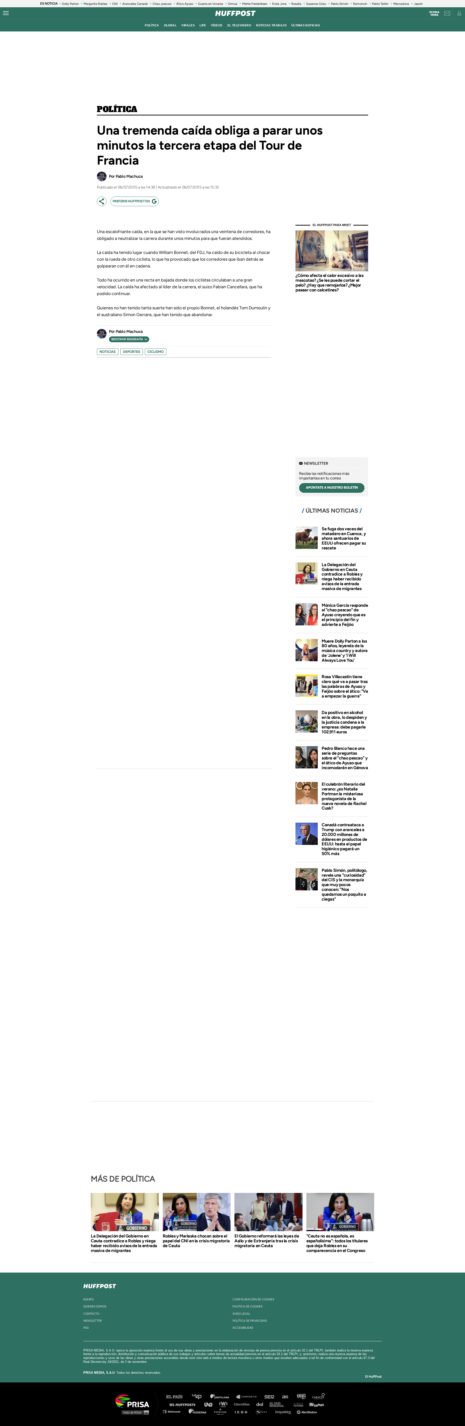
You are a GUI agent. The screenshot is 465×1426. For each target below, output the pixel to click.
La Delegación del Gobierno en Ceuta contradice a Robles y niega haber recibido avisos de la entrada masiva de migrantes (342, 576)
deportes (131, 352)
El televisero (239, 25)
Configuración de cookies (253, 1299)
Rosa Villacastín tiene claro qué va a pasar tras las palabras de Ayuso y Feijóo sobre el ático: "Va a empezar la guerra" (345, 686)
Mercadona (401, 4)
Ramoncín (360, 4)
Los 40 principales (200, 1397)
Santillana (223, 1397)
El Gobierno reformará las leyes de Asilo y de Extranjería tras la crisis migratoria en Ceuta (266, 1240)
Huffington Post (183, 1404)
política (152, 25)
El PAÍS (177, 1397)
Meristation (307, 1411)
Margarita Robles (95, 4)
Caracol (318, 1397)
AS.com (285, 1397)
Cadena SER (269, 1397)
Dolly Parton (70, 4)
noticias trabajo (271, 25)
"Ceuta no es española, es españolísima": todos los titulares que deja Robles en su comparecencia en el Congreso (337, 1243)
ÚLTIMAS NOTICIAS (305, 25)
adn (301, 1397)
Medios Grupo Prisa (134, 1412)
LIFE (203, 25)
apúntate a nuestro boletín (332, 487)
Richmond (174, 1411)
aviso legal (241, 1313)
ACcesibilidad (242, 1327)
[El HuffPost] (235, 13)
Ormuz (232, 4)
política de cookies (247, 1306)
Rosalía (296, 4)
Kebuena (314, 1404)
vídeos (217, 25)
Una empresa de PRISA (134, 1401)
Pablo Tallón (380, 4)
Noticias (108, 352)
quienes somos (94, 1306)
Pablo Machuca (129, 176)
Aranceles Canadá (135, 4)
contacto (91, 1313)
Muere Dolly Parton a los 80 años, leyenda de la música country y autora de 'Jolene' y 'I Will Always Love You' (345, 650)
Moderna (198, 1411)
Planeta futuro (297, 1404)
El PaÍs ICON (242, 1411)
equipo (88, 1299)
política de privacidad (249, 1320)
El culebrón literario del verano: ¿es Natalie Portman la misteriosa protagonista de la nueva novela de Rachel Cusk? (344, 796)
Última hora (434, 13)
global (170, 25)
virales (188, 25)
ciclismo (155, 352)
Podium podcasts (222, 1411)
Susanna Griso (316, 4)
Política (117, 110)
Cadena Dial (261, 1404)
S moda (263, 1411)
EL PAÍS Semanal (279, 1404)
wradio (224, 1404)
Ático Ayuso (184, 4)
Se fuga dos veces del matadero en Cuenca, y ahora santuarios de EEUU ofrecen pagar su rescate (344, 538)
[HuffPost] (99, 1285)
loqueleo (284, 1411)
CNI (114, 4)
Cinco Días (243, 1404)
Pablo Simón (339, 4)
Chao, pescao (162, 4)
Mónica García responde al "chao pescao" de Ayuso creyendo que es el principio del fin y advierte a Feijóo (345, 615)
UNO (210, 1404)
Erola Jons (279, 4)
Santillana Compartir (249, 1397)
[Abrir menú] (6, 13)
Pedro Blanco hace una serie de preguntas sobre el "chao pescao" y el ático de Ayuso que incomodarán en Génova (345, 758)
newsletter (92, 1320)
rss (86, 1327)
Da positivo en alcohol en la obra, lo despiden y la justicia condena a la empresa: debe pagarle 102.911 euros (344, 722)
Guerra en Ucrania (210, 4)
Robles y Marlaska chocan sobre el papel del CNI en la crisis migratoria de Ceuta (196, 1240)
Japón (418, 4)
